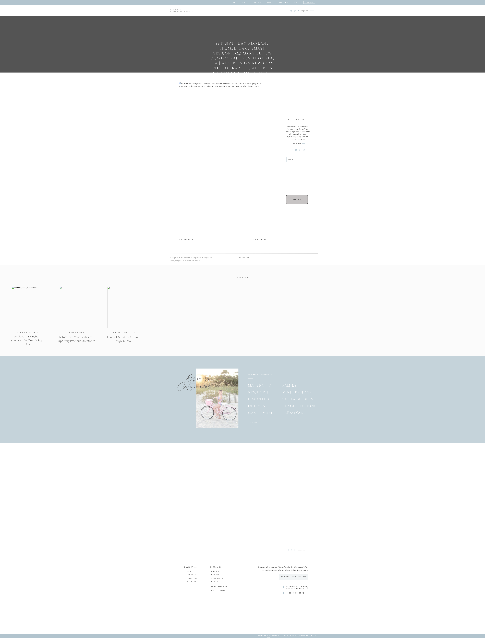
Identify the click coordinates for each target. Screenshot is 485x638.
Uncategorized (76, 333)
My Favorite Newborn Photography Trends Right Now (28, 340)
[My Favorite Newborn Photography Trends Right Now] (28, 307)
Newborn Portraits (27, 332)
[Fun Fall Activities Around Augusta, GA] (123, 307)
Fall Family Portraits (123, 332)
